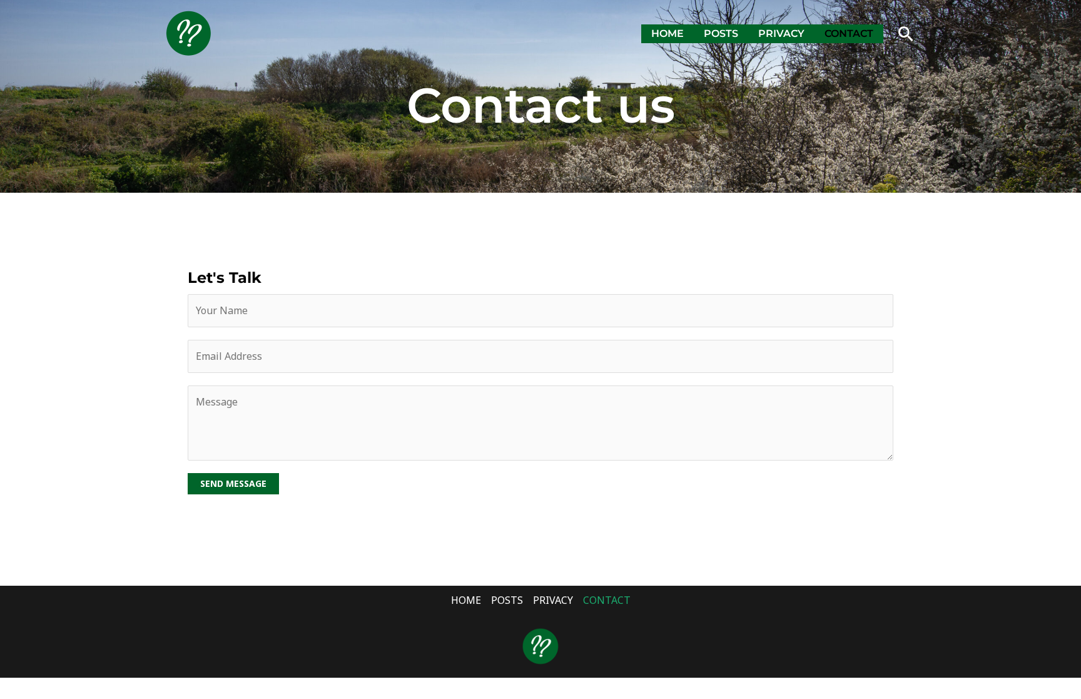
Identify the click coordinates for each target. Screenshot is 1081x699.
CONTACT (849, 33)
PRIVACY (781, 33)
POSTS (721, 33)
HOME (667, 33)
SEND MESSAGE (233, 483)
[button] (906, 34)
